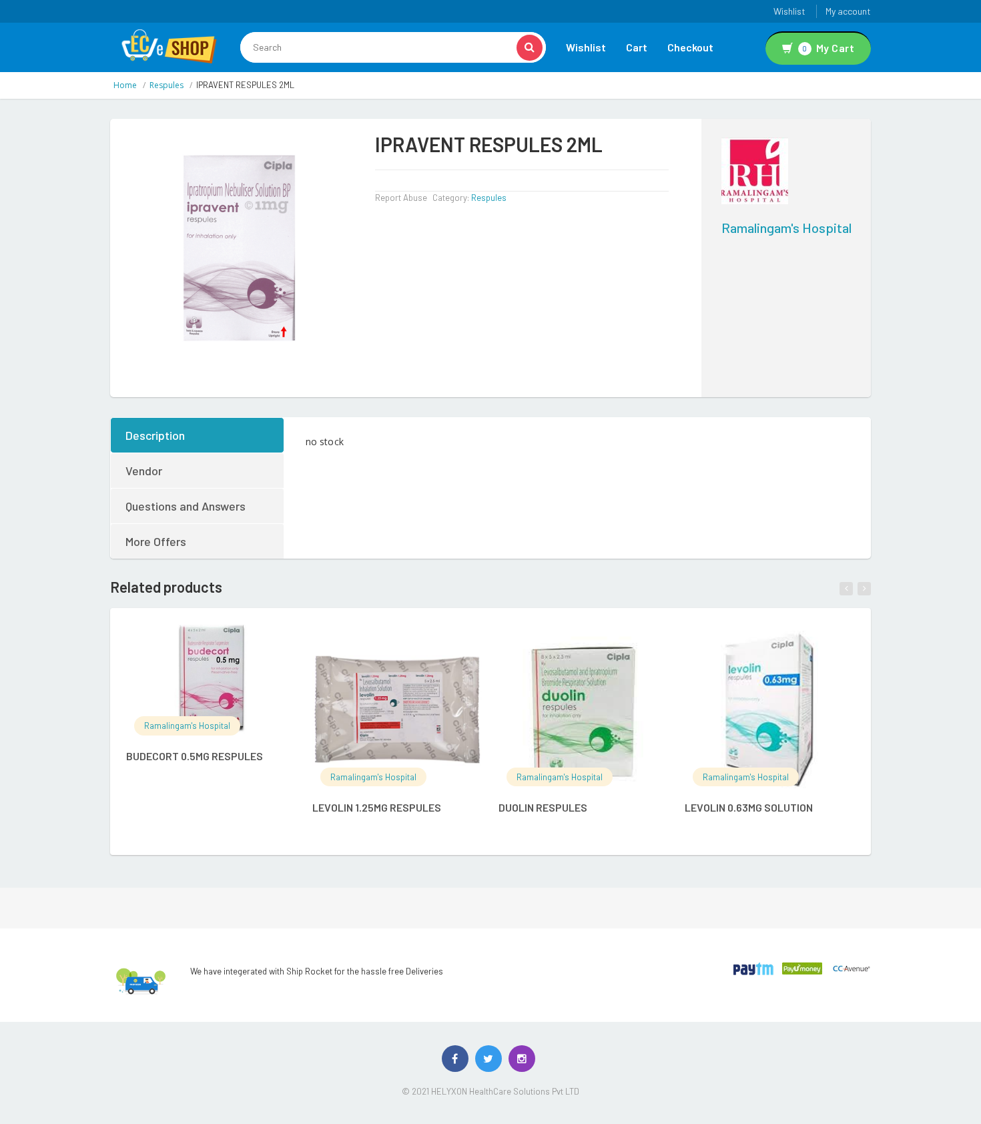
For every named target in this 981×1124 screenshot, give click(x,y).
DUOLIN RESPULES (543, 807)
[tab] (198, 435)
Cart (636, 47)
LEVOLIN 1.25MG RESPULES (376, 807)
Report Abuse (401, 197)
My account (848, 11)
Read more (224, 642)
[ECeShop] (169, 45)
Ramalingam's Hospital (786, 228)
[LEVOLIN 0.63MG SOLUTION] (769, 709)
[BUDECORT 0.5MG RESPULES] (211, 684)
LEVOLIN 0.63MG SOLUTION (749, 807)
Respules (166, 85)
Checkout (690, 47)
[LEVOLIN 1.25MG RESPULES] (397, 709)
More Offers (155, 541)
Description (155, 435)
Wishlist (789, 11)
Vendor (143, 470)
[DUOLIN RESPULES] (583, 709)
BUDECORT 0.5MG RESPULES (194, 756)
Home (125, 85)
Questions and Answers (185, 506)
